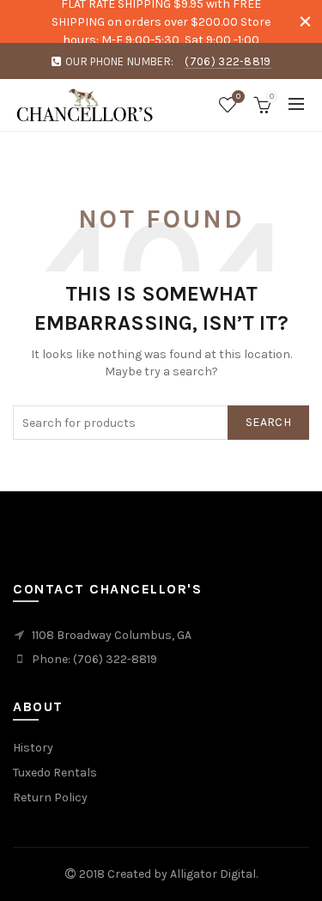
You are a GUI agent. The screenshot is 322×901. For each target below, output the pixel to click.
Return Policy (50, 797)
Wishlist (238, 96)
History (33, 747)
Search (268, 422)
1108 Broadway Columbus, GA (111, 635)
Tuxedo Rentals (55, 772)
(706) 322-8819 (227, 61)
